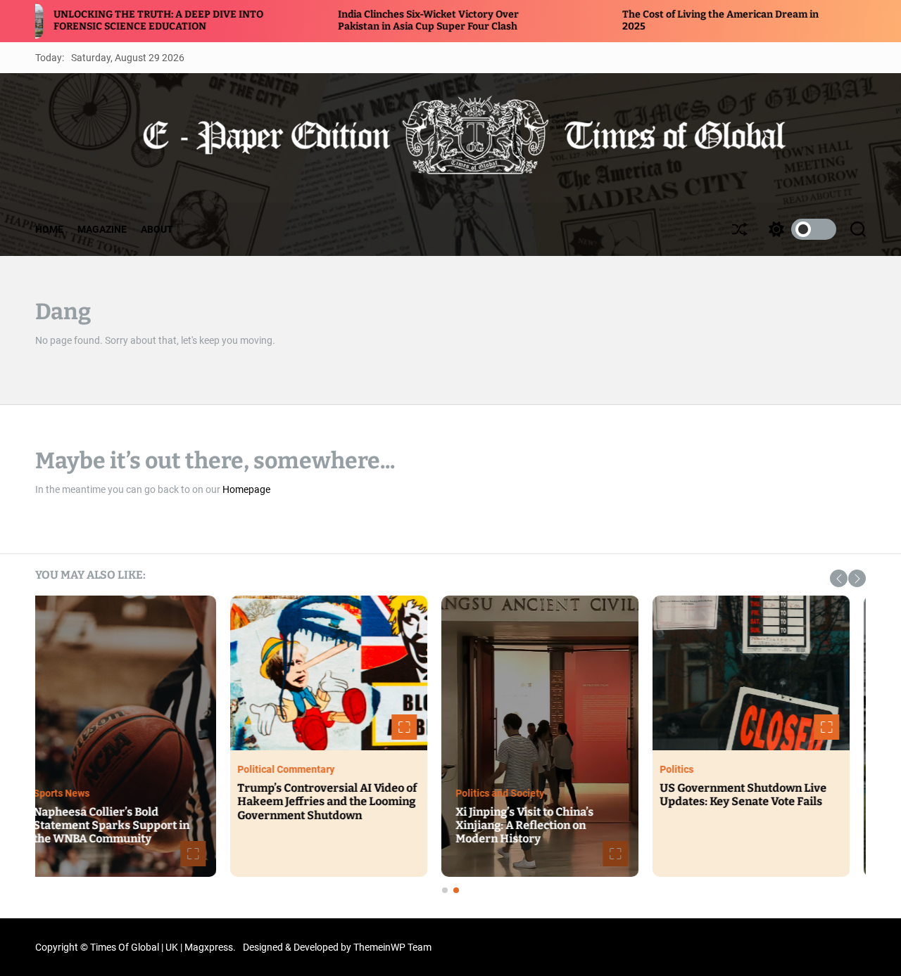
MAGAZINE (102, 229)
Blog (263, 769)
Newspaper (74, 793)
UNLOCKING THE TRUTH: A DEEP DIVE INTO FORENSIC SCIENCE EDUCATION (122, 825)
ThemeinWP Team (392, 947)
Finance (490, 806)
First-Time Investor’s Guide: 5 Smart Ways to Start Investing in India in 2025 (762, 801)
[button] (839, 578)
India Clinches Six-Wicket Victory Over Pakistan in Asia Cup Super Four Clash (353, 20)
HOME (49, 229)
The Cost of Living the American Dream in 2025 (556, 831)
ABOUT (157, 229)
